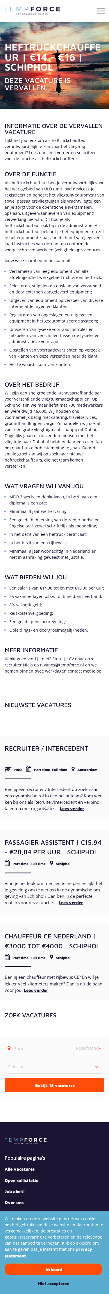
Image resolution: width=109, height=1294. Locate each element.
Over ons (14, 1202)
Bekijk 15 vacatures (55, 1085)
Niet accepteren (53, 1283)
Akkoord (53, 1269)
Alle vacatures (20, 1169)
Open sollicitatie (21, 1180)
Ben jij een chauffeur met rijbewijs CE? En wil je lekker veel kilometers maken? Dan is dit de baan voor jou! (53, 983)
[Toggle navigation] (101, 11)
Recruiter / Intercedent (46, 748)
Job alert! (15, 1191)
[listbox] (88, 1048)
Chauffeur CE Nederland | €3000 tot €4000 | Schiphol (52, 941)
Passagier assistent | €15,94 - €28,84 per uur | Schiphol (53, 847)
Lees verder (72, 808)
